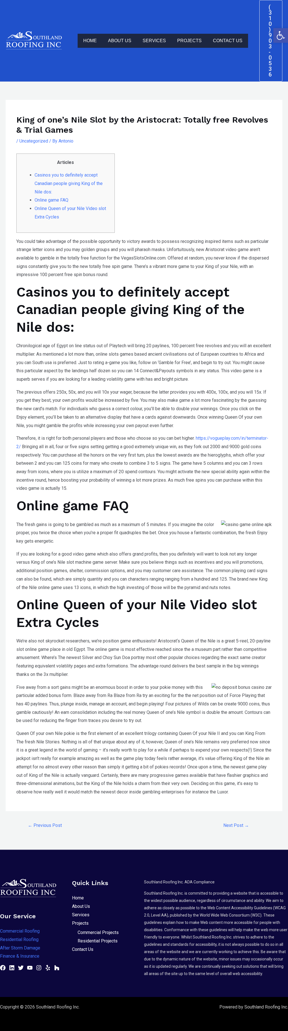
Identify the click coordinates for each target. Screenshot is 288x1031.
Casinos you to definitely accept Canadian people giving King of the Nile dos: (69, 183)
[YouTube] (30, 968)
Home (90, 40)
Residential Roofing (19, 939)
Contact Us (227, 40)
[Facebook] (3, 968)
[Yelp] (48, 968)
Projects (189, 40)
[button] (280, 35)
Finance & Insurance (19, 956)
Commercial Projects (98, 932)
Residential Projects (98, 941)
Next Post (236, 825)
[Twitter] (21, 968)
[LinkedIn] (12, 968)
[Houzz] (57, 968)
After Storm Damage (20, 948)
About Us (119, 40)
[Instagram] (39, 968)
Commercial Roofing (20, 931)
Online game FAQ (51, 200)
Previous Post (45, 825)
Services (154, 40)
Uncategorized (33, 141)
